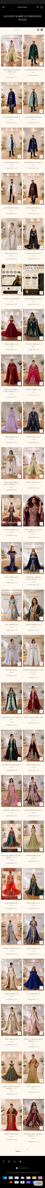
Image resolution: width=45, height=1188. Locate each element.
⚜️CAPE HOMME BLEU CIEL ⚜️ (11, 162)
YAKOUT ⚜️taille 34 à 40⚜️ (33, 765)
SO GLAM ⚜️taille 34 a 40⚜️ (11, 529)
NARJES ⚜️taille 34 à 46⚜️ (11, 437)
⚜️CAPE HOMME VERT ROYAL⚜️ (33, 70)
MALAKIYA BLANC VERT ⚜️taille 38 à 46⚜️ (11, 718)
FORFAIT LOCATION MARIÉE (11, 298)
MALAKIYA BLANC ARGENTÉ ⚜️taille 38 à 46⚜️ (33, 671)
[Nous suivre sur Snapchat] (20, 1161)
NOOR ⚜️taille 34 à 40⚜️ (11, 253)
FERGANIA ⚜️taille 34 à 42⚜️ (33, 344)
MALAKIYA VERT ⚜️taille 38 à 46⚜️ (11, 765)
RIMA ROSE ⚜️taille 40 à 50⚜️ (11, 810)
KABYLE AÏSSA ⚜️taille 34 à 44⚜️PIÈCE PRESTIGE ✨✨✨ (11, 483)
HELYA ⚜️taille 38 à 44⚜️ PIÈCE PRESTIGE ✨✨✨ (33, 530)
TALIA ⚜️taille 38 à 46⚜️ (11, 624)
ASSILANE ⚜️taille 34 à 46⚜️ (33, 855)
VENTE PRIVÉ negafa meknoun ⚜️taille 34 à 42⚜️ (11, 71)
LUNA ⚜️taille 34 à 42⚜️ (33, 993)
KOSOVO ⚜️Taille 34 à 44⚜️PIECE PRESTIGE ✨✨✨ (33, 1135)
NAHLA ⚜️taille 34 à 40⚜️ (11, 1039)
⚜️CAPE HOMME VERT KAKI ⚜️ (33, 117)
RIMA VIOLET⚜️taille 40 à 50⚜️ (33, 810)
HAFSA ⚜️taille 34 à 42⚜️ (33, 1086)
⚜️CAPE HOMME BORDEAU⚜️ (33, 208)
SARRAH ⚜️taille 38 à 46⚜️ (11, 344)
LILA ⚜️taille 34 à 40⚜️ (11, 670)
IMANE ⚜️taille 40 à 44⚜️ (11, 903)
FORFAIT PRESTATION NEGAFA (33, 298)
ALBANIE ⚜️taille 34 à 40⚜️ (11, 993)
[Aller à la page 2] (27, 1148)
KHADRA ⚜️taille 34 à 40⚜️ (33, 624)
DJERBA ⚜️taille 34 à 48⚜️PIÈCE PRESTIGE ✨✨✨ (11, 1087)
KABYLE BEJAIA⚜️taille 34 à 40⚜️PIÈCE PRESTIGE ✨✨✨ (11, 390)
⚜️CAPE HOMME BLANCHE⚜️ (11, 208)
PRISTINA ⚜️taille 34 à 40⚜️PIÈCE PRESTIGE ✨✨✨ (33, 1040)
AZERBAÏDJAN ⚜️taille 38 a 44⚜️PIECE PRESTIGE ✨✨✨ (33, 578)
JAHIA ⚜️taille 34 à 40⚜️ (33, 903)
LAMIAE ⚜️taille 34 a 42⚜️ (33, 948)
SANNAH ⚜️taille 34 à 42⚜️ (33, 437)
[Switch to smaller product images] (42, 29)
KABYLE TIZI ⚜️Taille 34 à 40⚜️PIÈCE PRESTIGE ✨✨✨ (11, 856)
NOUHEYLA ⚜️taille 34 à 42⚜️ (12, 948)
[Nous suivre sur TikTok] (15, 1161)
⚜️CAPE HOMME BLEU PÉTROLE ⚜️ (33, 162)
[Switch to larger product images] (38, 29)
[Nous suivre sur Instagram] (9, 1161)
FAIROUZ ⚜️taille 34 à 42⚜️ (33, 482)
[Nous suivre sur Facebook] (3, 1161)
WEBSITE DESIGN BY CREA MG (29, 1172)
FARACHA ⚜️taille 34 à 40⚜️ (33, 253)
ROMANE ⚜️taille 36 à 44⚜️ (33, 389)
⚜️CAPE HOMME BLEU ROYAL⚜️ (12, 117)
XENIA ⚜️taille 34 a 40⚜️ (11, 577)
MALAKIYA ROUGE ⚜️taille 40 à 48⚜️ (33, 717)
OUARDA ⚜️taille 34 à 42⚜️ (11, 1134)
